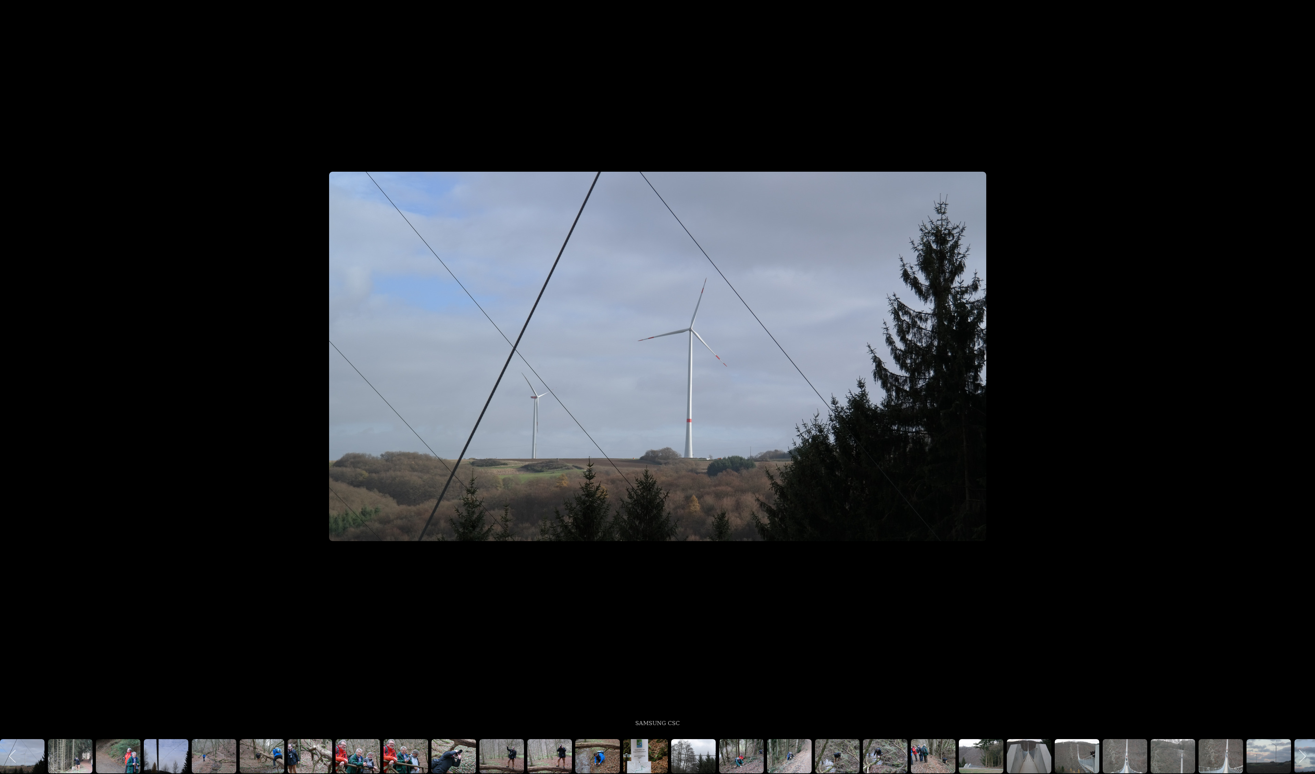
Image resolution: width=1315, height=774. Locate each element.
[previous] (12, 377)
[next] (1303, 377)
